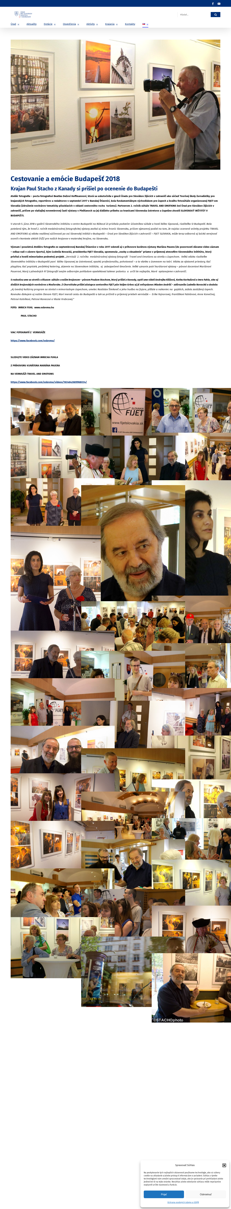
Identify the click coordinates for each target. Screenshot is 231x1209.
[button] (224, 1165)
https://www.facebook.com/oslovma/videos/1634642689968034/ (49, 382)
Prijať (164, 1194)
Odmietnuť (206, 1194)
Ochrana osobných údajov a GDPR (183, 1202)
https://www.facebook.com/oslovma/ (33, 340)
